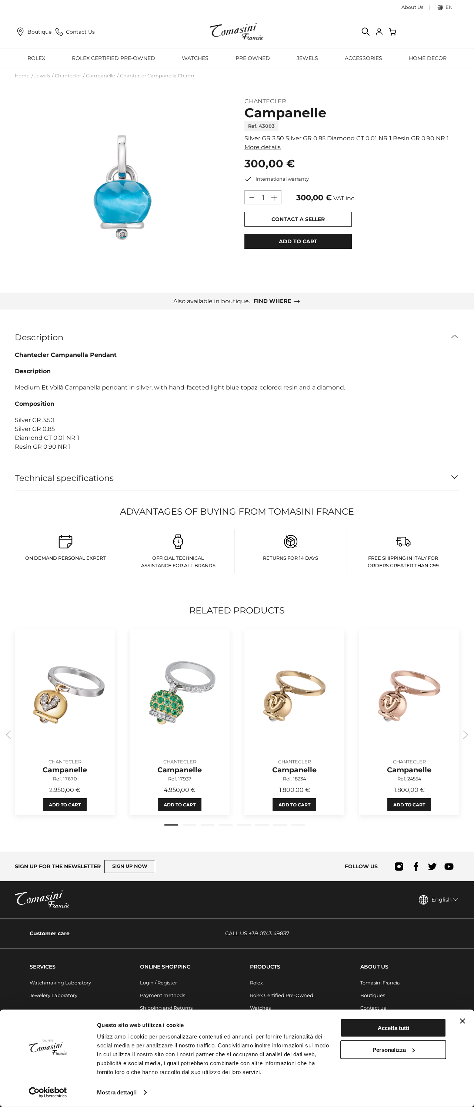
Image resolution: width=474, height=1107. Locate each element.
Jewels (42, 75)
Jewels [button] (307, 58)
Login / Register (158, 983)
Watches (260, 1008)
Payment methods (162, 995)
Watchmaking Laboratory (60, 983)
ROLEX (36, 58)
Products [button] (265, 966)
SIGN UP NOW (129, 866)
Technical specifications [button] (64, 478)
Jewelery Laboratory (53, 995)
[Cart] (393, 32)
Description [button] (39, 337)
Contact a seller (298, 219)
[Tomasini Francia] (237, 32)
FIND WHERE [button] (272, 301)
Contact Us (80, 32)
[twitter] (432, 866)
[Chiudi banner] (462, 1021)
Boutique (39, 32)
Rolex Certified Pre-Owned (113, 58)
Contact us (373, 1008)
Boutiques (372, 995)
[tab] (171, 825)
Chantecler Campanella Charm (157, 75)
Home (22, 75)
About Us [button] (374, 966)
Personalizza (389, 1049)
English (441, 899)
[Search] (365, 32)
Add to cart (65, 805)
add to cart (298, 241)
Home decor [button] (428, 58)
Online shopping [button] (165, 966)
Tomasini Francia (380, 983)
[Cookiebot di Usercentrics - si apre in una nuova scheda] (48, 1092)
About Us (412, 7)
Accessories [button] (363, 58)
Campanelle (100, 75)
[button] (122, 189)
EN (449, 7)
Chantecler (68, 75)
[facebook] (415, 866)
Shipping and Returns (166, 1008)
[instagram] (399, 866)
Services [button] (43, 966)
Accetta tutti (393, 1028)
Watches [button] (195, 58)
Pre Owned (253, 58)
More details (262, 147)
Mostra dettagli (117, 1092)
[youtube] (449, 866)
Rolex (256, 983)
